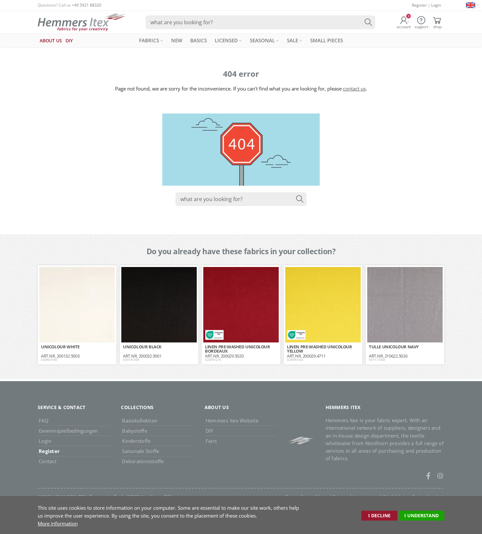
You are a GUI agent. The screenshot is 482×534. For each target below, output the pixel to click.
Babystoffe (134, 430)
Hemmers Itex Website (232, 420)
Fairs (211, 441)
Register (419, 5)
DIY (209, 430)
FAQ (44, 420)
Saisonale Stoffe (140, 451)
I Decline (379, 515)
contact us (354, 88)
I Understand (421, 515)
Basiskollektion (139, 420)
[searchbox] (260, 22)
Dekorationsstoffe (143, 461)
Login (436, 5)
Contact (47, 461)
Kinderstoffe (136, 441)
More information (58, 523)
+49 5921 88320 (86, 5)
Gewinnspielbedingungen (68, 430)
